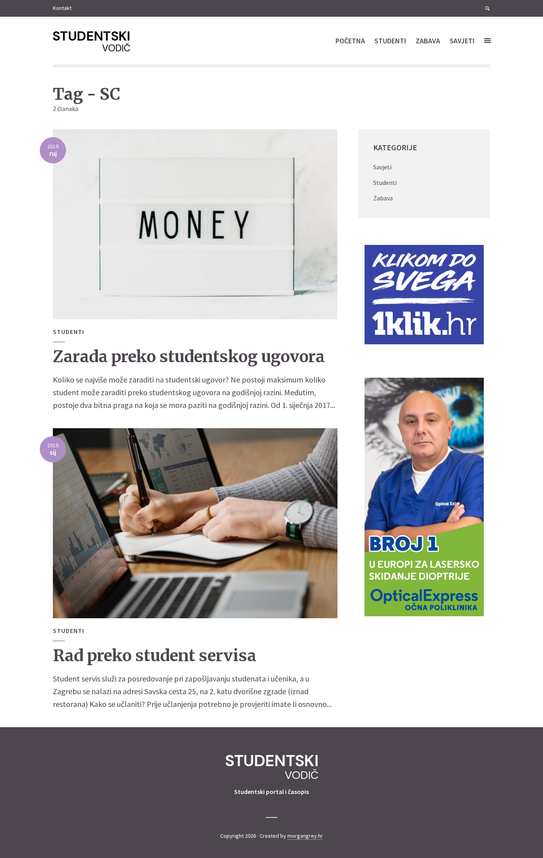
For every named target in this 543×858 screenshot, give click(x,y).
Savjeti (382, 167)
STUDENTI (390, 40)
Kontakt (62, 8)
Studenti (68, 332)
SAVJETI (462, 40)
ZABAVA (428, 40)
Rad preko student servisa (154, 656)
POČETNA (350, 40)
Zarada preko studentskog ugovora (189, 357)
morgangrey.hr (305, 835)
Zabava (383, 198)
